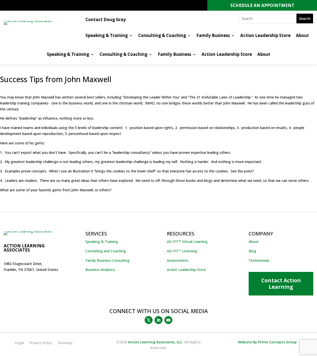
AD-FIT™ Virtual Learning (187, 241)
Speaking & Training (106, 36)
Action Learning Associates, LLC (155, 342)
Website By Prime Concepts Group (267, 342)
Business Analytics (100, 269)
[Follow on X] (149, 320)
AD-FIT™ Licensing (182, 251)
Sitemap (65, 343)
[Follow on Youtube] (168, 320)
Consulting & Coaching (162, 36)
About (302, 36)
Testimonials (259, 260)
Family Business (213, 36)
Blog (252, 251)
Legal (19, 343)
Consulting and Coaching (105, 251)
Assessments (177, 260)
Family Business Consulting (107, 260)
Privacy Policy (41, 343)
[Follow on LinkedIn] (158, 320)
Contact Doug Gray (105, 20)
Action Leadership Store (265, 36)
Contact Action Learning (281, 283)
